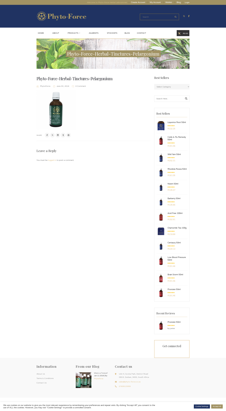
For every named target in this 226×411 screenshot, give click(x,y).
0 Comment (80, 86)
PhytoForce (45, 86)
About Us (40, 374)
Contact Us (41, 383)
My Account (155, 2)
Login (187, 2)
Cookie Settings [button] (201, 406)
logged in (52, 160)
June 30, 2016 (63, 86)
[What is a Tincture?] (83, 380)
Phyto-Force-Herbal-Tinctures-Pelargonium (74, 78)
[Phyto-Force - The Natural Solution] (61, 16)
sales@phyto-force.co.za (129, 382)
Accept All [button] (217, 406)
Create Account (138, 2)
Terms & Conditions (45, 378)
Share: (39, 135)
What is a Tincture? (101, 373)
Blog (179, 2)
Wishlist (168, 2)
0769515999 (125, 386)
